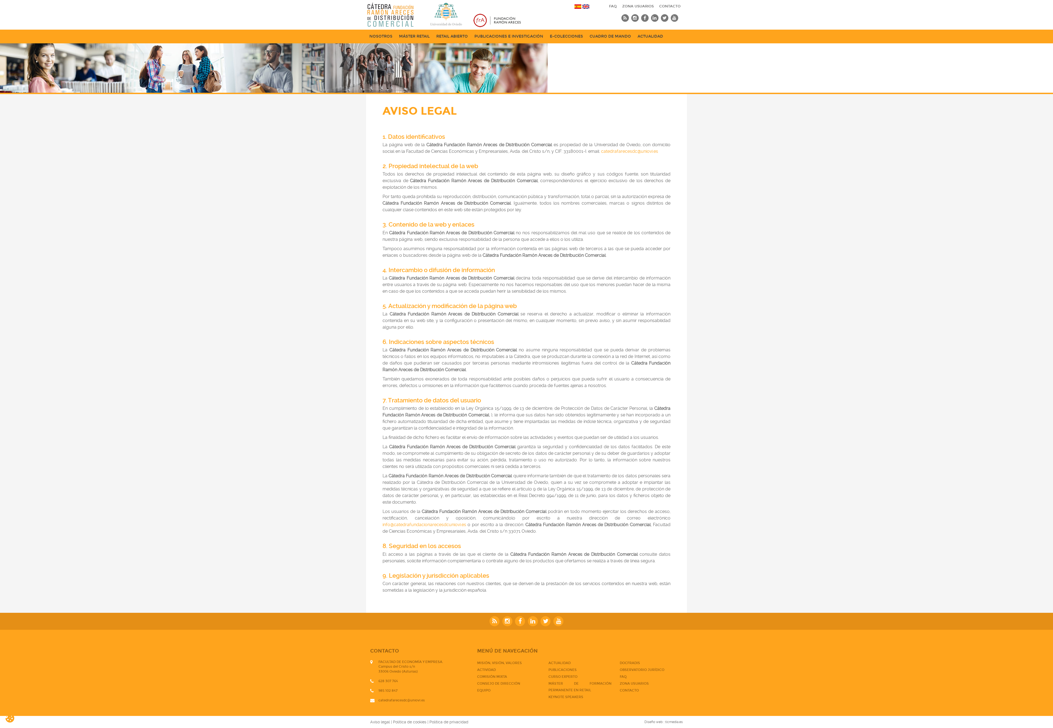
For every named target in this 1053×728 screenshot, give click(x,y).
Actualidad (650, 36)
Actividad (486, 670)
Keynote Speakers (565, 697)
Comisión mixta (492, 677)
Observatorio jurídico (642, 670)
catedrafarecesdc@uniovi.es (629, 151)
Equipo (484, 690)
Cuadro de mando (610, 36)
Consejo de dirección (498, 683)
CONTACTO (670, 6)
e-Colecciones (566, 36)
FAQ (613, 6)
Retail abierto (452, 36)
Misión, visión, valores (499, 663)
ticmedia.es (674, 722)
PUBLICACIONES (562, 670)
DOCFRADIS (630, 663)
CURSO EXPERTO (563, 677)
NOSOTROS (380, 36)
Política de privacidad (448, 722)
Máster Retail (414, 36)
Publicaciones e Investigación (508, 36)
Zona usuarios (638, 6)
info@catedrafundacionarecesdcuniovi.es (424, 524)
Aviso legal (380, 722)
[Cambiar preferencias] (14, 718)
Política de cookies (409, 722)
